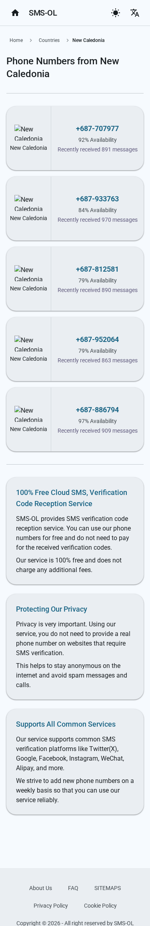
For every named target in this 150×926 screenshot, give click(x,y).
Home (16, 40)
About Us (40, 888)
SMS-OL (43, 13)
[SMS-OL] (15, 13)
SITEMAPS (107, 888)
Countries (49, 40)
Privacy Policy (51, 905)
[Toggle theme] (115, 13)
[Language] (135, 13)
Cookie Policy (100, 905)
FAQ (73, 888)
